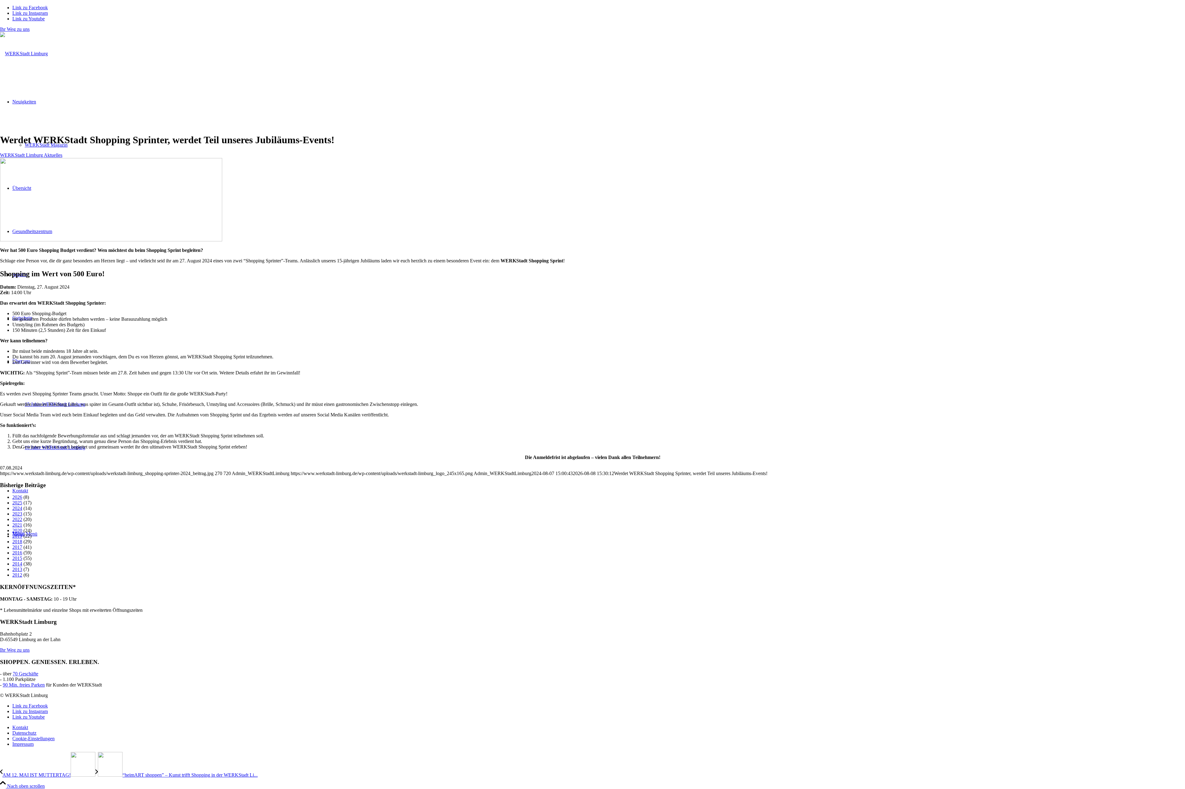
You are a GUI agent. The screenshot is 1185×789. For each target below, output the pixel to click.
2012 (17, 575)
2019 (17, 536)
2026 (17, 497)
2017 (17, 547)
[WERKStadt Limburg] (24, 53)
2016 (17, 552)
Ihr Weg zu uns (15, 29)
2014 (17, 563)
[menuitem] (598, 727)
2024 (17, 508)
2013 (17, 569)
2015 (17, 558)
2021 (17, 525)
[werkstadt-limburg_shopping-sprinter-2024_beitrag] (111, 239)
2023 (17, 513)
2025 (17, 502)
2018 (17, 541)
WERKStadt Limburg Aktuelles (31, 155)
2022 (17, 519)
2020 (17, 530)
